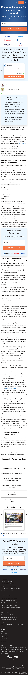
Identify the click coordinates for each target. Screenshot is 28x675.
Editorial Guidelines (5, 634)
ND (7, 651)
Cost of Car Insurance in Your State (9, 591)
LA (5, 649)
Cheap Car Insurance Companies (8, 586)
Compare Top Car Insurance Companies (10, 588)
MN (13, 649)
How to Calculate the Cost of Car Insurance (11, 607)
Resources (4, 579)
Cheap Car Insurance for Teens (8, 619)
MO (17, 649)
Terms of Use (18, 31)
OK (10, 651)
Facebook (8, 659)
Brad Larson (13, 84)
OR (12, 651)
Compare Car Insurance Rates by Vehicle (16, 533)
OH (9, 651)
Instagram (13, 659)
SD (18, 651)
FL (17, 647)
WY (9, 653)
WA (4, 653)
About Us (3, 631)
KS (1, 649)
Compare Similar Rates (14, 76)
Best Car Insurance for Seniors (8, 614)
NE (21, 649)
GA (18, 647)
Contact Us (3, 641)
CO (10, 647)
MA (10, 649)
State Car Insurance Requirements (9, 602)
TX (22, 651)
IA (25, 647)
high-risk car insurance (10, 388)
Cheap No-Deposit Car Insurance (9, 617)
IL (22, 647)
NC (5, 651)
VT (25, 651)
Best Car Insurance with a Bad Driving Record (12, 624)
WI (7, 653)
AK (3, 647)
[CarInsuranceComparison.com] (14, 656)
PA (14, 651)
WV (6, 653)
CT (12, 647)
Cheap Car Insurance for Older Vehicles (10, 622)
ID (21, 647)
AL (1, 647)
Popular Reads (5, 612)
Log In (21, 2)
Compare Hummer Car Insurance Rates (11, 535)
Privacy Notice (4, 636)
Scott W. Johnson (15, 89)
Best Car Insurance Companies (8, 583)
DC (15, 647)
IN (23, 647)
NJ (26, 649)
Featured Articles (6, 595)
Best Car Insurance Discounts (8, 600)
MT (19, 649)
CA (8, 647)
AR (6, 647)
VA (1, 653)
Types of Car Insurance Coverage (9, 598)
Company (3, 629)
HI (20, 647)
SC (17, 651)
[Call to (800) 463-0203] (16, 2)
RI (15, 651)
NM (2, 651)
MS (15, 649)
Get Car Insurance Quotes (7, 581)
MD (8, 649)
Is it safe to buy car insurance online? (9, 605)
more (14, 70)
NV (22, 649)
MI (12, 649)
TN (20, 651)
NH (24, 649)
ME (6, 649)
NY (3, 651)
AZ (5, 647)
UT (23, 651)
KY (3, 649)
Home (4, 533)
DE (13, 647)
